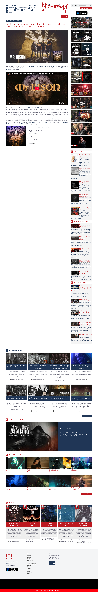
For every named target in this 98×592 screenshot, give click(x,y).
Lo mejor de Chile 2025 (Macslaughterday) (85, 323)
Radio (10, 12)
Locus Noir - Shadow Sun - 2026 (84, 182)
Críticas (11, 5)
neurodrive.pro (58, 590)
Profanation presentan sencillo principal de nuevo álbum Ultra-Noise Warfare (16, 397)
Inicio (28, 554)
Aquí (33, 143)
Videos (18, 10)
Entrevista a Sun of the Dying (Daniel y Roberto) (84, 238)
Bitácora (32, 8)
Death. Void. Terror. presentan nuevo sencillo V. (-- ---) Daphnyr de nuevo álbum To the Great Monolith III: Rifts (81, 398)
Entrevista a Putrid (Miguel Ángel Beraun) (84, 260)
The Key (49, 524)
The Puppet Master (14, 524)
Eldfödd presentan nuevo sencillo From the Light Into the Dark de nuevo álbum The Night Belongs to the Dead (60, 366)
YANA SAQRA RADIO (87, 8)
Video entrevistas (22, 8)
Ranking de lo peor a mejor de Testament (84, 311)
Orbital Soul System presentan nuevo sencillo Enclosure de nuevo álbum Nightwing (81, 366)
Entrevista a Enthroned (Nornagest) (85, 249)
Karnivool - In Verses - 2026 (85, 168)
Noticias (18, 5)
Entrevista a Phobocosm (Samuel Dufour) (85, 272)
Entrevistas (35, 5)
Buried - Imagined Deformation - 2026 (84, 195)
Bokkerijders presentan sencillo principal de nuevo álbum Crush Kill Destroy (60, 398)
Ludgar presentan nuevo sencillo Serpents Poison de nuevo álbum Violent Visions (38, 366)
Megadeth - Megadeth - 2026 (85, 155)
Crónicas (11, 10)
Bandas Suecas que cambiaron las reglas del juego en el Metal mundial (81, 288)
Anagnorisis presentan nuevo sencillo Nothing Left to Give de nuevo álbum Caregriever (38, 398)
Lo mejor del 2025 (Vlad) (85, 334)
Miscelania (36, 10)
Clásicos (26, 5)
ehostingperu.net (44, 590)
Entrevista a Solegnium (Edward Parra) (85, 225)
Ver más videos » (87, 494)
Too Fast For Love (83, 524)
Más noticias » (87, 416)
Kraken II (32, 524)
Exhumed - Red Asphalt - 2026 (85, 208)
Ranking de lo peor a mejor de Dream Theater (85, 300)
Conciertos (27, 10)
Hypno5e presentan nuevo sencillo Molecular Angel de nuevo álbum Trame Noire (16, 366)
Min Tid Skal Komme (66, 524)
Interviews (11, 8)
